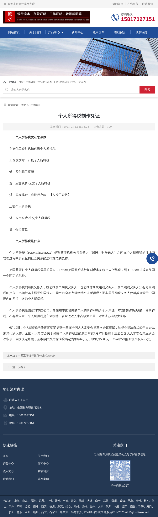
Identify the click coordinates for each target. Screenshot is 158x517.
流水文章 (98, 32)
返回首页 (118, 3)
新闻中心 (77, 32)
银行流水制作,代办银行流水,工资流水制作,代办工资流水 (52, 82)
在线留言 (132, 3)
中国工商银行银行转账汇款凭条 (36, 355)
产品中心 (54, 32)
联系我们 (147, 3)
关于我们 (35, 32)
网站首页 (14, 32)
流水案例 (35, 105)
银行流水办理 (26, 3)
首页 (24, 105)
